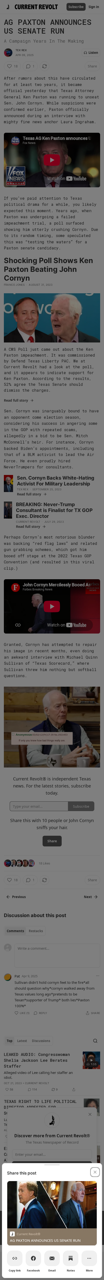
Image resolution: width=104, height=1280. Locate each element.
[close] (95, 1172)
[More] (89, 1258)
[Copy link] (14, 1258)
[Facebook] (33, 1258)
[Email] (52, 1258)
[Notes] (70, 1258)
